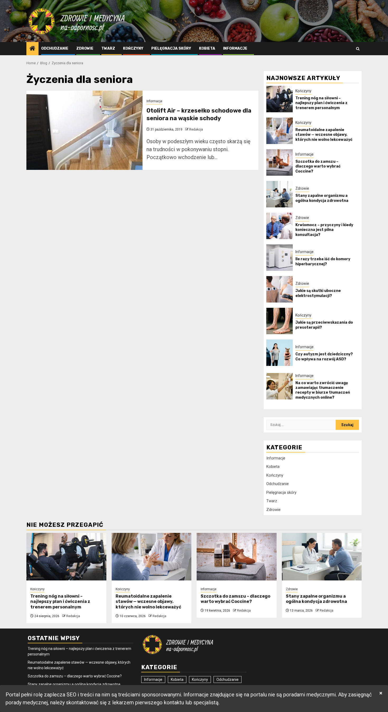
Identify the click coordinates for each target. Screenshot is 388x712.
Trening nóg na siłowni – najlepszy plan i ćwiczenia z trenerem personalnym (321, 103)
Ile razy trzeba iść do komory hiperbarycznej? (322, 261)
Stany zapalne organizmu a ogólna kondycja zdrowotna (321, 198)
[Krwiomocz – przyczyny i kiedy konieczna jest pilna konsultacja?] (279, 226)
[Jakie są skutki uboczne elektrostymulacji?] (279, 289)
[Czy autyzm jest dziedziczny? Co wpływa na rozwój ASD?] (279, 352)
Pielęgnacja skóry (171, 48)
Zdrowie (84, 48)
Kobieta (207, 48)
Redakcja (196, 129)
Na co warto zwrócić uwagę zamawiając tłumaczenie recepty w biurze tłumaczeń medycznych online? (322, 390)
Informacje (235, 48)
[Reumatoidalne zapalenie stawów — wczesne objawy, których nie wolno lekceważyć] (279, 131)
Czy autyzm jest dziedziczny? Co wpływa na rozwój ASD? (324, 356)
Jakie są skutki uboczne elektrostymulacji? (318, 293)
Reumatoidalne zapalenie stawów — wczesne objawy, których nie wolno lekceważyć (323, 135)
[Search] (357, 49)
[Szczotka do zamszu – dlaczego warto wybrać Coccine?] (279, 162)
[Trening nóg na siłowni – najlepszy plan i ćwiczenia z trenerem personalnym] (279, 99)
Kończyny (133, 48)
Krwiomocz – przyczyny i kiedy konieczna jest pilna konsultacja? (324, 230)
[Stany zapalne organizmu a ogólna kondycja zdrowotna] (279, 194)
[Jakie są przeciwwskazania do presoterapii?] (279, 321)
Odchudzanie (54, 48)
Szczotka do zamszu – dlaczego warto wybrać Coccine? (317, 166)
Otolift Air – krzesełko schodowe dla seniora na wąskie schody (198, 114)
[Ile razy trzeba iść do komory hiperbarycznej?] (279, 257)
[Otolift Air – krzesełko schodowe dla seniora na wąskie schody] (84, 130)
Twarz (108, 48)
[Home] (32, 49)
